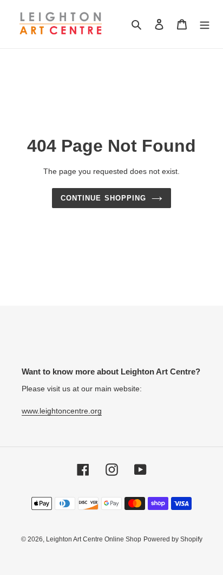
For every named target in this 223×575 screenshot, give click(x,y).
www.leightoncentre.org (62, 410)
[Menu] (204, 24)
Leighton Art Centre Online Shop (93, 539)
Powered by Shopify (172, 539)
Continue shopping (103, 198)
